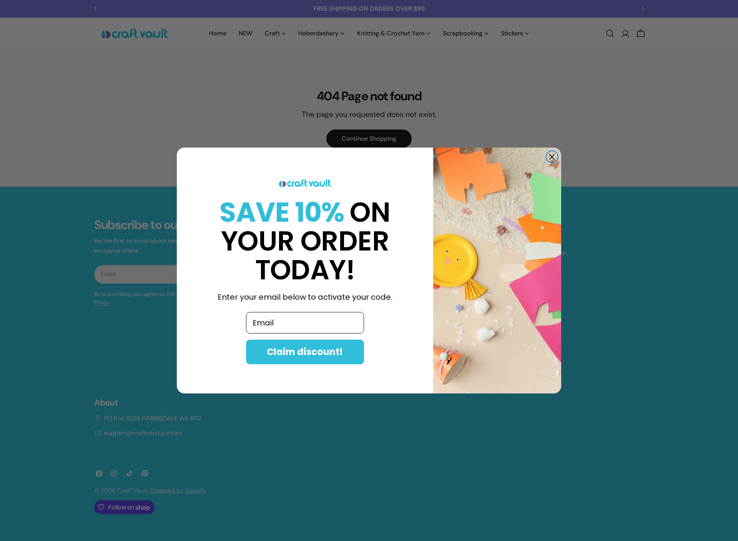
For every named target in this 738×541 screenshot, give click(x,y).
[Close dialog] (552, 157)
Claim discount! (305, 351)
